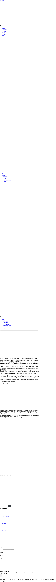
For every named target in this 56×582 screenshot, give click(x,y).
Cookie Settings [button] (2, 573)
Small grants (3, 544)
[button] (28, 25)
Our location (5, 29)
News (2, 318)
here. (29, 472)
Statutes (1, 566)
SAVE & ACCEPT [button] (2, 581)
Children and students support (7, 33)
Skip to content (2, 0)
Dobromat (4, 34)
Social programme (5, 30)
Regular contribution (6, 324)
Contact (3, 35)
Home (2, 173)
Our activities (3, 28)
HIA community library (5, 530)
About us (3, 27)
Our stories (4, 31)
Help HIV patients (4, 523)
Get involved (3, 32)
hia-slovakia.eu (2, 1)
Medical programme (5, 321)
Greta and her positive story (5, 516)
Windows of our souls (4, 537)
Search (9, 506)
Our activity (3, 175)
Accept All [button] (5, 573)
